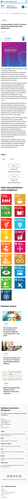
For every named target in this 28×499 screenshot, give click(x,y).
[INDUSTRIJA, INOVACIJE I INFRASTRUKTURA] (7, 247)
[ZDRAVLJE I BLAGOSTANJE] (7, 211)
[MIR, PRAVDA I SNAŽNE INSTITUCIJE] (21, 283)
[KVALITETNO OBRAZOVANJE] (21, 211)
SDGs (2, 438)
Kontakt (2, 489)
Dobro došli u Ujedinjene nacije (10, 1)
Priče (2, 449)
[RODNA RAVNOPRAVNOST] (7, 223)
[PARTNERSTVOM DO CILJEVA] (7, 295)
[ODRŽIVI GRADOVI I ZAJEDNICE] (7, 259)
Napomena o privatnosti (5, 493)
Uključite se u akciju (6, 443)
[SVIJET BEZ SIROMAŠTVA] (7, 199)
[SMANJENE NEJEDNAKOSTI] (21, 247)
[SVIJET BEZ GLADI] (21, 199)
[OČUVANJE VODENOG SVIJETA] (21, 271)
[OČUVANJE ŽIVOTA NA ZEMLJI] (7, 283)
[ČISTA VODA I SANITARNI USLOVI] (21, 223)
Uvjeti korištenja (4, 497)
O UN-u (2, 431)
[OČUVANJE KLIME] (7, 271)
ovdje (2, 100)
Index (2, 495)
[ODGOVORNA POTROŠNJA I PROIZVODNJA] (21, 259)
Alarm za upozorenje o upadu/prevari (8, 492)
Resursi (3, 456)
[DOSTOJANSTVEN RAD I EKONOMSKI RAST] (21, 235)
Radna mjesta (4, 462)
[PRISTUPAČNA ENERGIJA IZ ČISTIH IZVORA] (7, 235)
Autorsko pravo (4, 490)
